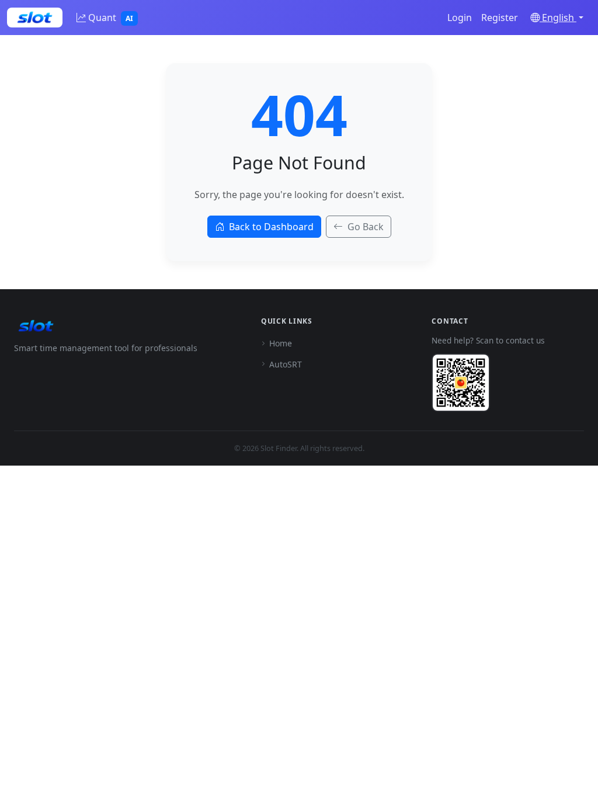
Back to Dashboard (271, 226)
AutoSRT (285, 364)
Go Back (365, 226)
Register (499, 17)
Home (280, 343)
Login (459, 17)
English (558, 17)
